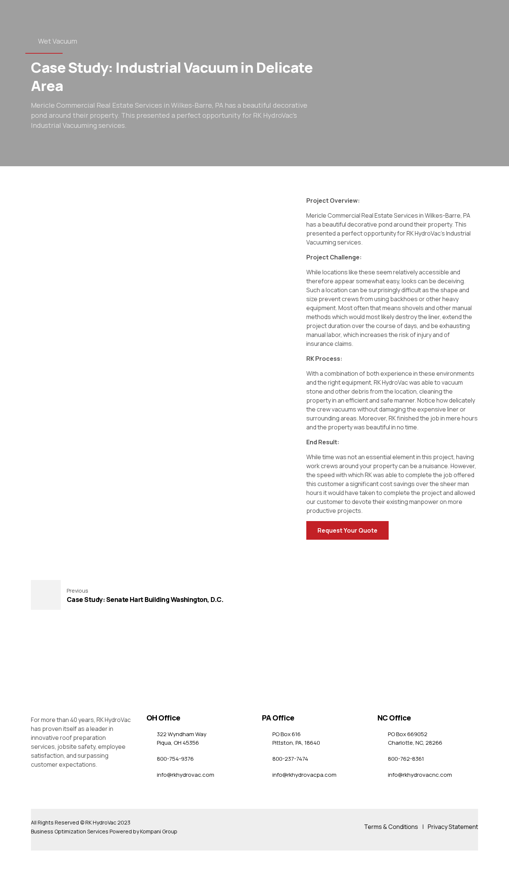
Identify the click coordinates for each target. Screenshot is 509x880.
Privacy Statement (453, 827)
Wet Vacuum (57, 41)
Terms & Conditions (391, 827)
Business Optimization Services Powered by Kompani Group (104, 831)
